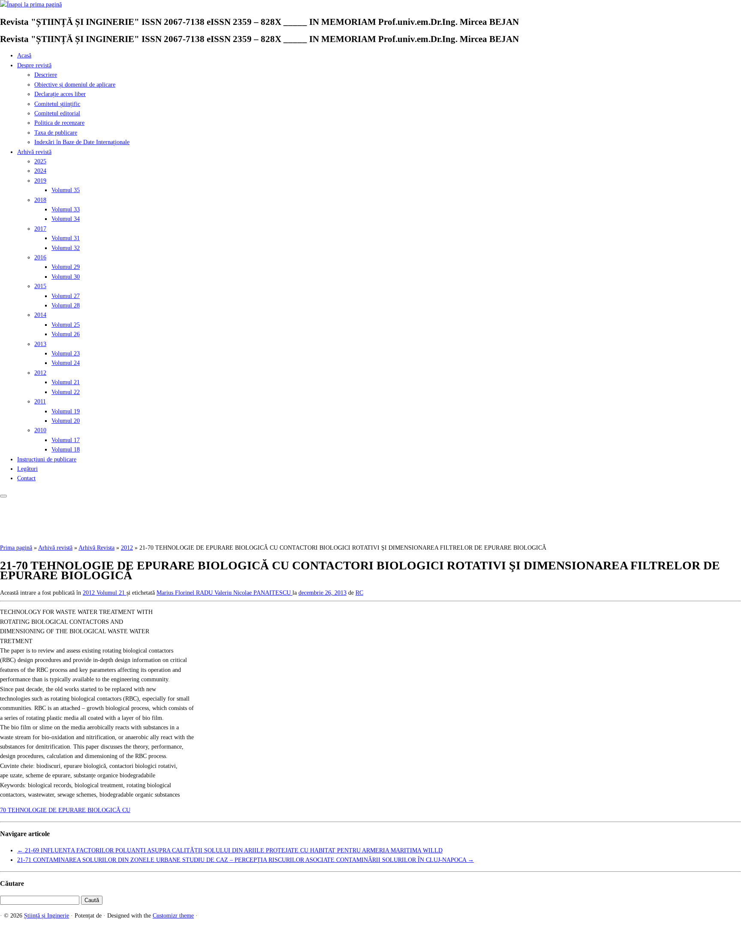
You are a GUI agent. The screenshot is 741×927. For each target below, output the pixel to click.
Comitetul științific (57, 104)
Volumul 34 (65, 219)
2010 (40, 430)
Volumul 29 (65, 267)
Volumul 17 (65, 440)
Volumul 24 (65, 363)
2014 (40, 315)
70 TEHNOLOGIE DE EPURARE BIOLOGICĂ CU (65, 810)
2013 (40, 344)
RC (359, 593)
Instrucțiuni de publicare (46, 459)
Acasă (24, 55)
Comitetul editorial (57, 113)
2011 (40, 401)
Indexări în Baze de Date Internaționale (82, 142)
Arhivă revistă (34, 152)
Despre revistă (34, 65)
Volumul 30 (65, 277)
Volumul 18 (65, 449)
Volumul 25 (65, 325)
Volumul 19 (65, 411)
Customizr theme (173, 915)
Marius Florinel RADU (185, 593)
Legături (27, 469)
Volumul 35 (65, 190)
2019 (40, 181)
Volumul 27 (65, 296)
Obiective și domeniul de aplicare (74, 84)
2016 (40, 257)
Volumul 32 (65, 248)
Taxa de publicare (55, 132)
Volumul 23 (65, 353)
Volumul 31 (65, 238)
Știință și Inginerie (46, 915)
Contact (26, 478)
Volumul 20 (65, 421)
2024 (40, 171)
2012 (40, 373)
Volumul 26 (65, 334)
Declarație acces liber (60, 94)
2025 (40, 161)
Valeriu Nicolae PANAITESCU (253, 593)
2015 (40, 286)
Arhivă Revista (96, 548)
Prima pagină (16, 548)
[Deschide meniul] (3, 496)
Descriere (45, 75)
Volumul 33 (65, 209)
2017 (40, 229)
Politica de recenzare (59, 123)
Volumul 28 (65, 305)
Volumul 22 (65, 392)
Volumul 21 (65, 382)
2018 (40, 200)
